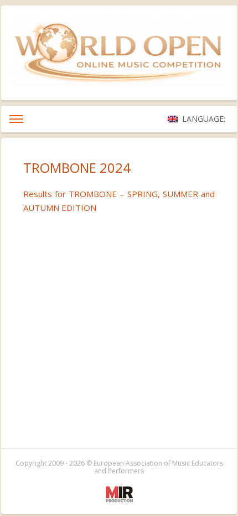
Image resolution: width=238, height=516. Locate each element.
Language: (204, 118)
